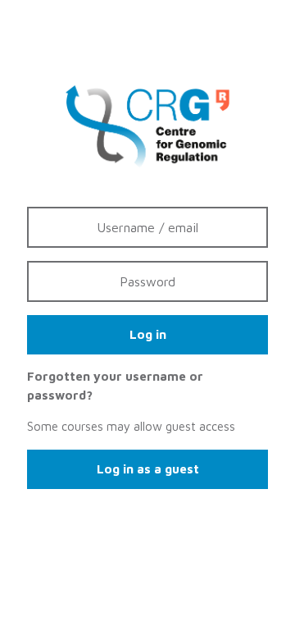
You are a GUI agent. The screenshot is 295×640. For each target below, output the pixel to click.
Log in (147, 334)
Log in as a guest (148, 469)
